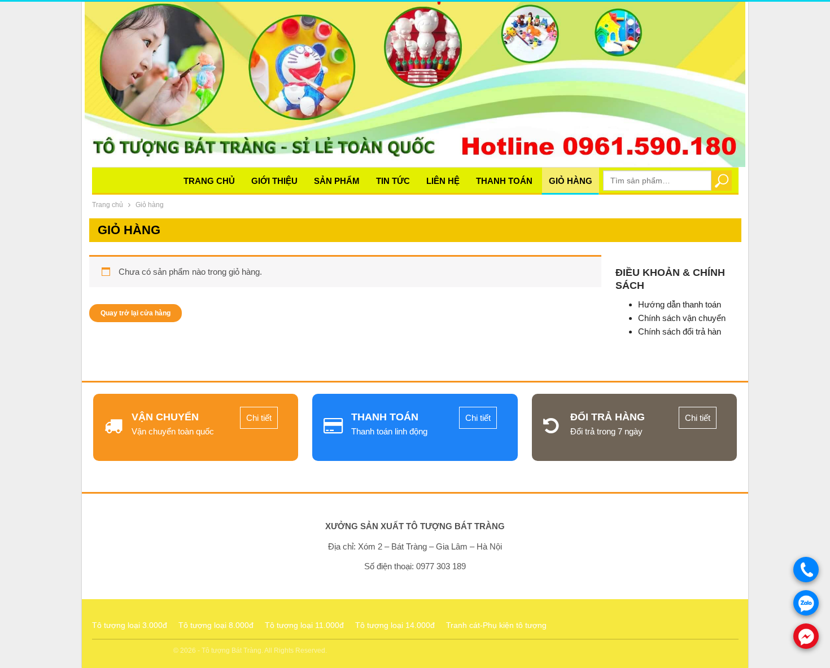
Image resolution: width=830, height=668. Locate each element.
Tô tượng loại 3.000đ (129, 625)
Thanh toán (504, 181)
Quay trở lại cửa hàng (136, 313)
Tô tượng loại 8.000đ (216, 625)
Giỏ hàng (570, 181)
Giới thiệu (274, 181)
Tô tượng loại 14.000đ (395, 625)
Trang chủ (209, 181)
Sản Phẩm (337, 181)
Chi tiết (259, 418)
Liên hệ (443, 181)
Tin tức (393, 181)
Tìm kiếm (721, 180)
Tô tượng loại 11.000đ (304, 625)
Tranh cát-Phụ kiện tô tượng (496, 625)
